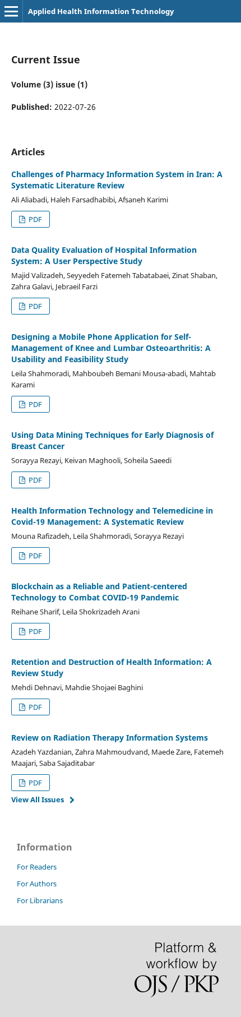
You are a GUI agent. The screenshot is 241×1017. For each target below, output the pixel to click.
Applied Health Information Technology (101, 11)
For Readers (37, 867)
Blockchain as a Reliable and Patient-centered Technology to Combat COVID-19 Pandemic (99, 592)
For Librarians (40, 900)
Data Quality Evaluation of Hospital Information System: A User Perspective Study (104, 255)
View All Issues (37, 799)
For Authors (37, 884)
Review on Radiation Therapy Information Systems (109, 737)
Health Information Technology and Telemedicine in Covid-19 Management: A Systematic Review (112, 516)
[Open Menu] (11, 11)
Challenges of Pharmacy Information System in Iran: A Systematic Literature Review (117, 180)
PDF (34, 219)
